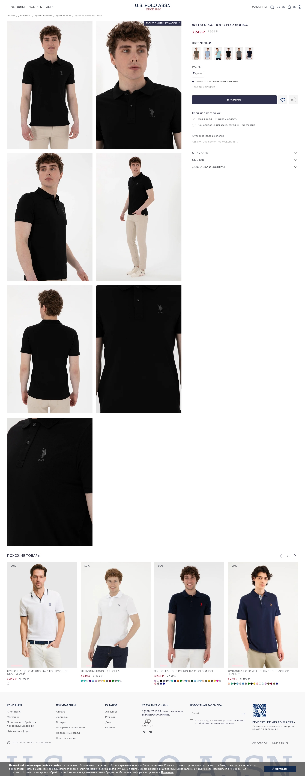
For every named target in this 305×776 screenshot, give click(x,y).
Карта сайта (280, 743)
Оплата (60, 712)
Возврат (61, 722)
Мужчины (36, 7)
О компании (14, 712)
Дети (49, 7)
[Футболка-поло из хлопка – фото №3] (49, 280)
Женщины (18, 7)
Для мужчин (24, 16)
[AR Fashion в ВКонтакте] (150, 732)
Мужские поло (63, 16)
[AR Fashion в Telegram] (144, 732)
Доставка (62, 717)
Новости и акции (66, 738)
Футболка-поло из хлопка (100, 671)
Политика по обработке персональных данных (21, 724)
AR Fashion (260, 743)
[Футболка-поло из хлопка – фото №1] (49, 148)
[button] (280, 555)
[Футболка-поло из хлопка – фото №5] (49, 413)
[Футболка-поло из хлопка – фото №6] (138, 413)
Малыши (110, 727)
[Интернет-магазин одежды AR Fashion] (152, 7)
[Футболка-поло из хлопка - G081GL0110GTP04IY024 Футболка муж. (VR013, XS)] (116, 615)
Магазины (13, 717)
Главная (11, 16)
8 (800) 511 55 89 (151, 711)
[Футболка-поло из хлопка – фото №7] (49, 545)
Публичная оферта (18, 731)
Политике (167, 772)
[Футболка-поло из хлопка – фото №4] (138, 280)
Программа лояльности (70, 727)
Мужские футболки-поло (88, 16)
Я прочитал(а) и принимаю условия (219, 722)
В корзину (234, 100)
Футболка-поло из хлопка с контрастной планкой (258, 672)
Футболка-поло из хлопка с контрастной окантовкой (37, 672)
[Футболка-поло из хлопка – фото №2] (138, 148)
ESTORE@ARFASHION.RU (156, 715)
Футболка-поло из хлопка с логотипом (183, 671)
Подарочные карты (68, 733)
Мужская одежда (43, 16)
